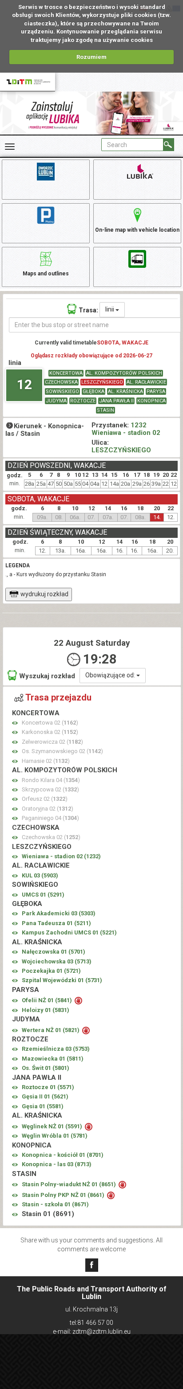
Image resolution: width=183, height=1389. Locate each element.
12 (24, 384)
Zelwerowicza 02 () (52, 741)
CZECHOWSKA (61, 382)
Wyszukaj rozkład (47, 676)
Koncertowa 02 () (50, 722)
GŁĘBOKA (93, 391)
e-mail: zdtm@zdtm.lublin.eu (92, 1331)
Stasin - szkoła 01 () (55, 1204)
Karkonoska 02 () (50, 732)
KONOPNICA (151, 401)
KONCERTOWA (66, 373)
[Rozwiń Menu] (10, 146)
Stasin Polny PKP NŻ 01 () (64, 1195)
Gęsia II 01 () (45, 1096)
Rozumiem (91, 56)
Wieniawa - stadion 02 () (61, 856)
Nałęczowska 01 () (53, 951)
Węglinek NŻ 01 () (53, 1126)
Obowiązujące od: (110, 675)
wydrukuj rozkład (44, 594)
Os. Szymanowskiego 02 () (62, 751)
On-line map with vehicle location (137, 230)
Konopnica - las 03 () (57, 1164)
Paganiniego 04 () (50, 818)
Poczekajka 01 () (51, 970)
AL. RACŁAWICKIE (146, 382)
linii (110, 309)
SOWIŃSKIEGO (62, 391)
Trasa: (88, 310)
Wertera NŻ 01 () (51, 1030)
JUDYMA (56, 401)
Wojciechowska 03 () (57, 961)
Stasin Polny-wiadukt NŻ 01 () (69, 1184)
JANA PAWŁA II (116, 401)
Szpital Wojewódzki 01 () (62, 980)
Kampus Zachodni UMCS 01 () (69, 932)
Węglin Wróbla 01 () (55, 1135)
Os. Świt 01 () (45, 1068)
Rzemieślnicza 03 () (56, 1048)
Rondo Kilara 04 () (51, 780)
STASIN (105, 410)
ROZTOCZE (82, 401)
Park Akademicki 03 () (58, 913)
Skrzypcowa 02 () (50, 789)
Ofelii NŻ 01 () (47, 1000)
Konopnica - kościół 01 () (62, 1154)
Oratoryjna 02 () (47, 808)
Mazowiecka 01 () (53, 1058)
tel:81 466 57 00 (91, 1322)
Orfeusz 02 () (45, 798)
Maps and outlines (46, 273)
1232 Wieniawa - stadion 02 (126, 429)
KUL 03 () (40, 875)
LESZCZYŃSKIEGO (102, 382)
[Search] (168, 144)
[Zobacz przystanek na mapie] (15, 723)
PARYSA (156, 391)
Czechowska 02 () (51, 837)
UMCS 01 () (43, 894)
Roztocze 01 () (48, 1087)
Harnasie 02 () (46, 761)
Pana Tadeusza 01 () (56, 923)
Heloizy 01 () (45, 1010)
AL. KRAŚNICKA (125, 391)
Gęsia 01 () (43, 1106)
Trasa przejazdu (58, 697)
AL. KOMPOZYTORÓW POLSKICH (124, 373)
